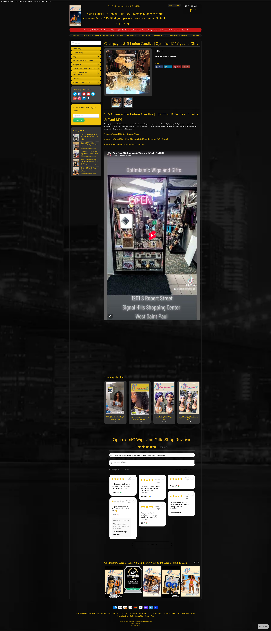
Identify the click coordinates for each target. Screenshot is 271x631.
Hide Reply (116, 520)
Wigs (98, 35)
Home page (76, 35)
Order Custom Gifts (136, 616)
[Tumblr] (88, 98)
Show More (124, 488)
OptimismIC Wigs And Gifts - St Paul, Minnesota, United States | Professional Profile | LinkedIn (136, 139)
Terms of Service (131, 613)
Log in (170, 5)
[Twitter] (75, 94)
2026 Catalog (88, 35)
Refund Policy (156, 613)
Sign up (177, 5)
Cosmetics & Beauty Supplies (150, 35)
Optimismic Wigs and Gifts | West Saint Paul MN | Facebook (124, 144)
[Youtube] (88, 94)
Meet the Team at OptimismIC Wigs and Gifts (91, 613)
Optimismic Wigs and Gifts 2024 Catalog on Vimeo (121, 134)
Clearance (195, 35)
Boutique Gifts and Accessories (177, 35)
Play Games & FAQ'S (115, 613)
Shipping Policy (144, 613)
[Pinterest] (84, 94)
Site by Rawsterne (135, 623)
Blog (147, 616)
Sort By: (178, 470)
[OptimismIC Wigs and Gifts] (75, 15)
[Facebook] (79, 94)
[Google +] (75, 98)
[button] (170, 447)
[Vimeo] (93, 94)
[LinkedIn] (84, 98)
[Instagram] (79, 98)
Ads (152, 616)
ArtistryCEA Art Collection (113, 35)
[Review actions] (133, 477)
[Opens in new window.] (121, 492)
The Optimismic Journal (87, 82)
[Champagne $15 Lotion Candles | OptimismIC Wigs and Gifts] (116, 102)
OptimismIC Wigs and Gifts (135, 621)
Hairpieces (131, 35)
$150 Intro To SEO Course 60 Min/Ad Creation (179, 613)
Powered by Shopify (136, 625)
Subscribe (78, 120)
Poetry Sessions (123, 616)
